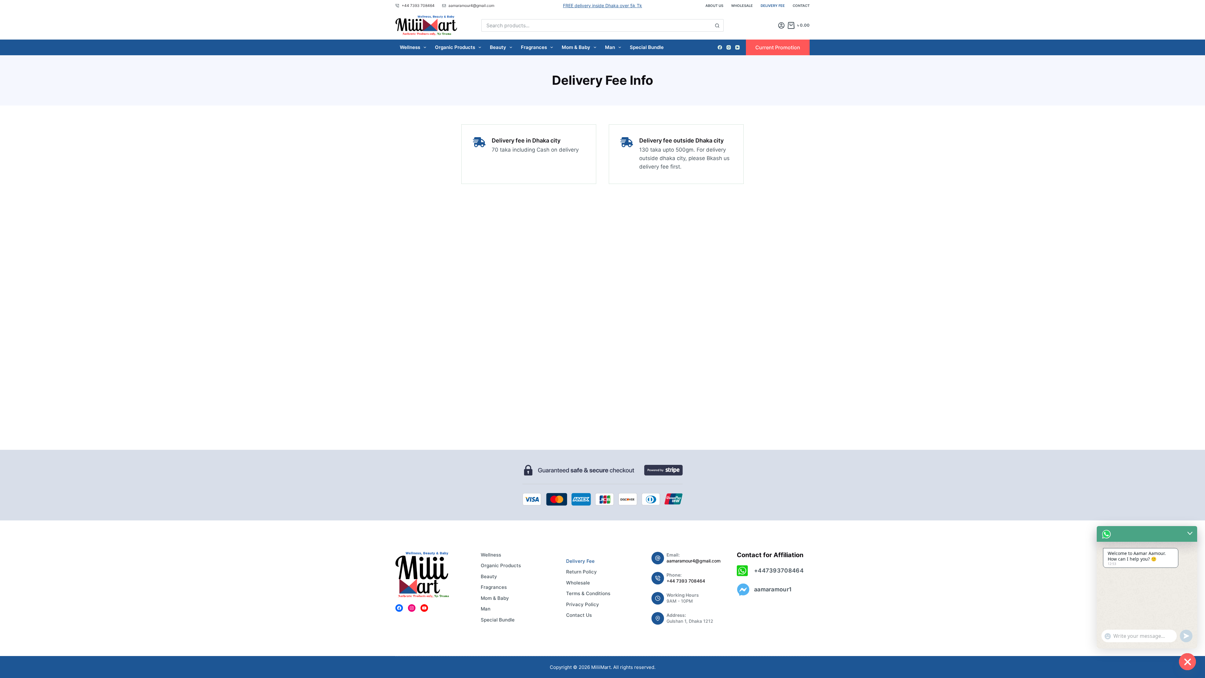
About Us (714, 5)
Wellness (410, 47)
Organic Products (455, 47)
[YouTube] (737, 47)
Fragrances (534, 47)
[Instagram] (728, 47)
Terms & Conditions (588, 593)
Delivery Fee (773, 5)
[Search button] (717, 25)
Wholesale (742, 5)
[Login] (781, 25)
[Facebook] (720, 47)
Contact (801, 5)
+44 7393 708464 (686, 581)
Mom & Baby (576, 47)
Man (610, 47)
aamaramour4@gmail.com (693, 560)
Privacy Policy (582, 604)
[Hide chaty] (1187, 661)
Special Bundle (647, 47)
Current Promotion (777, 47)
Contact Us (579, 615)
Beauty (498, 47)
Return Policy (581, 572)
